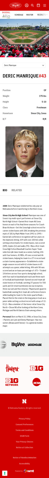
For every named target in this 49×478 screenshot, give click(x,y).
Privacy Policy (24, 418)
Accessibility (24, 463)
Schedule (19, 15)
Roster (29, 15)
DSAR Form (24, 436)
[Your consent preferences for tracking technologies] (4, 473)
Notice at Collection (24, 447)
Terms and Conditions (25, 430)
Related (17, 190)
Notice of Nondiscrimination (24, 457)
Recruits (41, 15)
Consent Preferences (24, 424)
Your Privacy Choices (24, 441)
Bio (5, 190)
